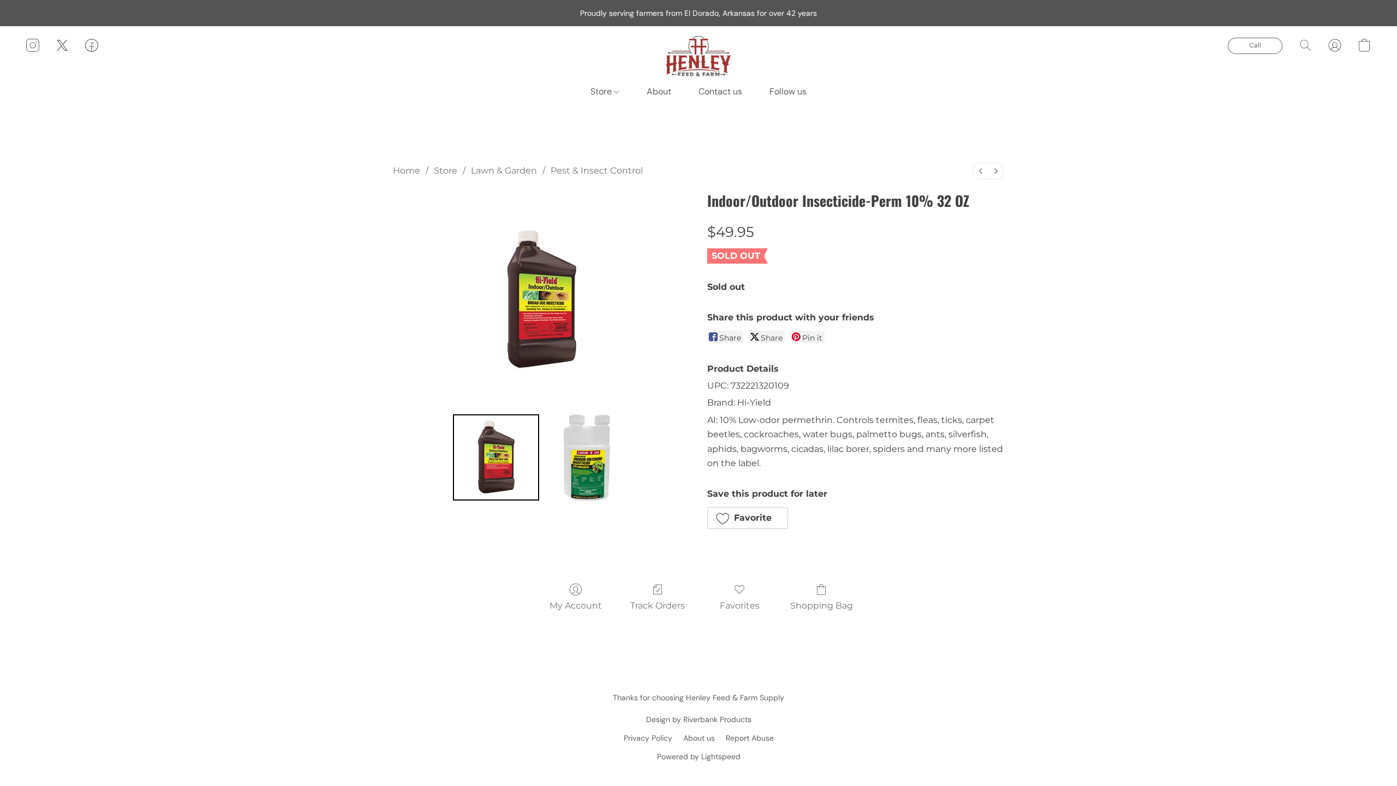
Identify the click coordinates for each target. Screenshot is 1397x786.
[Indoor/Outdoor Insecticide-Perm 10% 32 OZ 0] (496, 457)
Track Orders (657, 605)
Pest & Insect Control (597, 170)
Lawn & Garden (504, 170)
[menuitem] (980, 171)
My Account (576, 605)
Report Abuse (750, 738)
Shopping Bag (821, 605)
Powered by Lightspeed (699, 756)
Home (406, 170)
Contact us (720, 91)
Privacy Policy (648, 738)
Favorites (740, 605)
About (659, 91)
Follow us (788, 91)
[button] (699, 56)
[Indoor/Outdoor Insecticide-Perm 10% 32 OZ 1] (587, 457)
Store (602, 91)
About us (699, 738)
